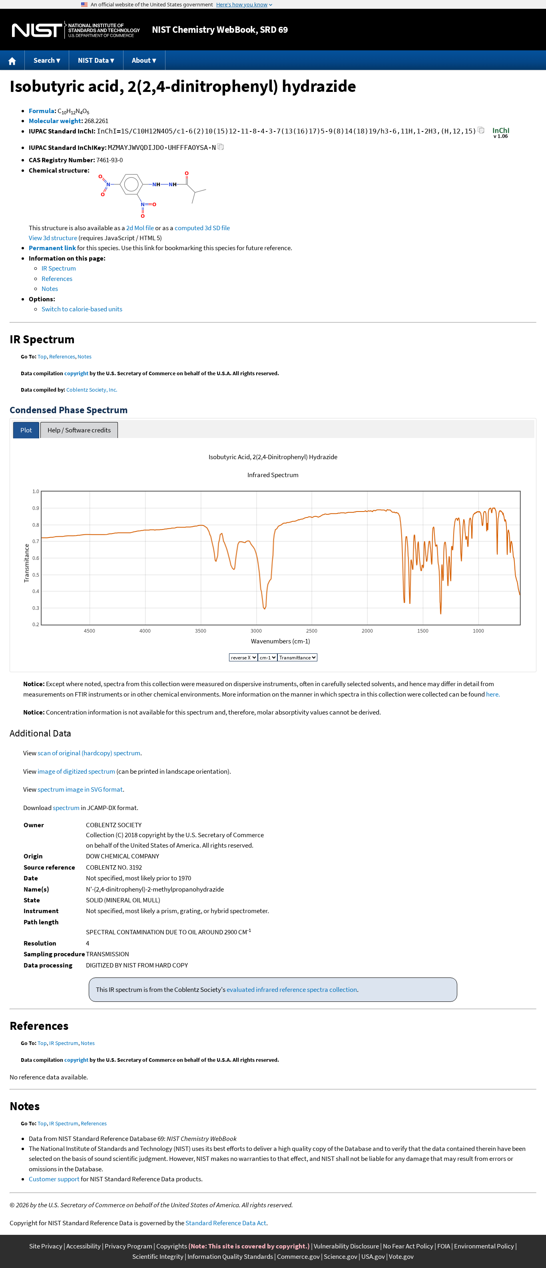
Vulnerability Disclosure (346, 1246)
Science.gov (340, 1256)
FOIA (443, 1246)
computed (189, 227)
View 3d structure (53, 237)
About (141, 60)
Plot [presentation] (26, 430)
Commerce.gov (298, 1256)
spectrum (66, 807)
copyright (76, 373)
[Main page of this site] (12, 60)
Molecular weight (55, 120)
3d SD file (217, 227)
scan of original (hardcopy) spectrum (89, 752)
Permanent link (52, 247)
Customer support (54, 1178)
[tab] (26, 430)
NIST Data (93, 60)
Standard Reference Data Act (225, 1222)
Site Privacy (45, 1246)
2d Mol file (140, 227)
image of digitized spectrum (76, 771)
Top (42, 356)
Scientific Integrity (157, 1256)
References (57, 278)
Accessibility (83, 1246)
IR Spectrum (59, 268)
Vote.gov (401, 1256)
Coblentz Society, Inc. (91, 389)
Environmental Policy (484, 1246)
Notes (50, 288)
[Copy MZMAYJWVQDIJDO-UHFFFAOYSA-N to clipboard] (220, 149)
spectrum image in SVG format (80, 789)
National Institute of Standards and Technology (76, 30)
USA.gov (373, 1256)
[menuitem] (12, 60)
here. (493, 694)
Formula (41, 110)
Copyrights (171, 1246)
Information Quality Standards (230, 1256)
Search (44, 60)
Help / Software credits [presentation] (79, 430)
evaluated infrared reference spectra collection (292, 989)
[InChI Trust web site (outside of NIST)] (501, 137)
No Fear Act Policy (408, 1246)
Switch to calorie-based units (82, 309)
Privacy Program (128, 1246)
